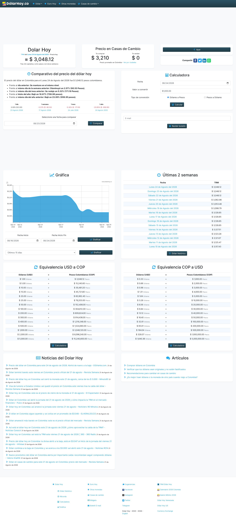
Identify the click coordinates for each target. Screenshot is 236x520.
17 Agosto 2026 (45, 110)
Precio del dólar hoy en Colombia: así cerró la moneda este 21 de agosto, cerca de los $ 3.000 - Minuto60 (58, 379)
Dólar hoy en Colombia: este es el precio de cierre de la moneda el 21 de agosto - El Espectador (53, 393)
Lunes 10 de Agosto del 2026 (163, 246)
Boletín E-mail (95, 506)
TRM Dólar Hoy (165, 484)
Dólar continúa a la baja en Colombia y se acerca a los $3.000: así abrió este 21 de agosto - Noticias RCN (58, 448)
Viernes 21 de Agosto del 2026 (163, 200)
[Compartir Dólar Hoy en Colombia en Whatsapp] (209, 60)
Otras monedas (68, 3)
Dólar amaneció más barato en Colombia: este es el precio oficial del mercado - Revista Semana (53, 420)
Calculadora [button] (60, 345)
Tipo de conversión (140, 97)
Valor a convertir (140, 89)
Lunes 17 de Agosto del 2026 (163, 217)
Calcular (178, 104)
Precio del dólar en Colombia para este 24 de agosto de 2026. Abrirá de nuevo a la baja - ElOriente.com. (57, 365)
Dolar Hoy (59, 484)
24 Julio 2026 (73, 110)
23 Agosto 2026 (16, 110)
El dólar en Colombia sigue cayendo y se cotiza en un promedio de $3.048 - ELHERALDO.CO (52, 413)
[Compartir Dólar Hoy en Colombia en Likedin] (204, 60)
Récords (62, 496)
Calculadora (64, 502)
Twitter (127, 500)
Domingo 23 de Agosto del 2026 (163, 191)
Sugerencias (130, 484)
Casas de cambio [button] (88, 3)
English (125, 513)
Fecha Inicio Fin (59, 235)
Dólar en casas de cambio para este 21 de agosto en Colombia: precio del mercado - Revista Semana (56, 462)
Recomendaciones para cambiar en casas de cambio (151, 373)
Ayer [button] (198, 49)
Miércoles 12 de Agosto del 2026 (163, 238)
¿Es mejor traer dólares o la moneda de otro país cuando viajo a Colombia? (161, 377)
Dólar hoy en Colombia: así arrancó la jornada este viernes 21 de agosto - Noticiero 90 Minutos (53, 407)
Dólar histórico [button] (178, 253)
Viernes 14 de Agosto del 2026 (163, 229)
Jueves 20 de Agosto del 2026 (163, 204)
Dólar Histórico (65, 491)
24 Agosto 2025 (101, 110)
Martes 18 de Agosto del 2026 (163, 212)
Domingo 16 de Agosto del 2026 (163, 221)
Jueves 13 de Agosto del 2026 (163, 234)
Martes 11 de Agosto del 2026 (163, 242)
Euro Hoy (51, 3)
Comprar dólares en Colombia (140, 365)
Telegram (126, 506)
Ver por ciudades (130, 62)
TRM (22, 54)
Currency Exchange (165, 511)
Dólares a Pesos (177, 97)
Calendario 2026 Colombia (170, 490)
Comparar (97, 123)
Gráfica (62, 507)
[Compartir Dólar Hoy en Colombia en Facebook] (195, 60)
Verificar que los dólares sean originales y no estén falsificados (156, 369)
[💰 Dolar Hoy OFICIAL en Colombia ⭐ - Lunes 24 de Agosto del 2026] (15, 3)
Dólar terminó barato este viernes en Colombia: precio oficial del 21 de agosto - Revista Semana (53, 372)
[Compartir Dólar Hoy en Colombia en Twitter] (200, 60)
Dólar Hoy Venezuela (165, 500)
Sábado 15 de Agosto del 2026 (163, 225)
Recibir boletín (178, 126)
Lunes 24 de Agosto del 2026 (163, 187)
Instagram (128, 495)
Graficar (96, 239)
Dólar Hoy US (162, 506)
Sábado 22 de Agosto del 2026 (163, 195)
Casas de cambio (97, 495)
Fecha (140, 81)
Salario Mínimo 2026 (167, 495)
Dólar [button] (38, 3)
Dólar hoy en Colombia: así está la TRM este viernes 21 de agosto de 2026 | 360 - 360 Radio (52, 434)
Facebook (128, 490)
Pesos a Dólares (214, 97)
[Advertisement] (118, 26)
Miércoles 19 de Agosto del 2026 (163, 208)
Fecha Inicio (22, 235)
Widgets (93, 500)
